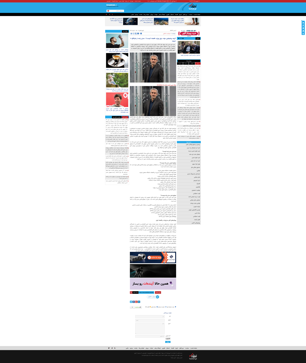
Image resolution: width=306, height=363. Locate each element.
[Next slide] (178, 38)
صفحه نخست (197, 14)
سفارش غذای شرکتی (195, 200)
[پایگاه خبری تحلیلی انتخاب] (194, 7)
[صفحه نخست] (303, 22)
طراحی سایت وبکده (195, 203)
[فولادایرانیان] (153, 257)
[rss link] (115, 348)
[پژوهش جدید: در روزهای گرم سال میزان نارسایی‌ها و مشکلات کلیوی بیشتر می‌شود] (117, 40)
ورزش (151, 14)
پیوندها (131, 1)
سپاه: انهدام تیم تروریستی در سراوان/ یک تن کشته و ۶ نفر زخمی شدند (116, 177)
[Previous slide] (183, 38)
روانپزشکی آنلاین (196, 223)
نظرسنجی (108, 1)
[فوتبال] (303, 28)
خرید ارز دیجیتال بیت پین (193, 148)
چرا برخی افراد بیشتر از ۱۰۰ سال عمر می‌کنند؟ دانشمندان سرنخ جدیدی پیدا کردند (117, 90)
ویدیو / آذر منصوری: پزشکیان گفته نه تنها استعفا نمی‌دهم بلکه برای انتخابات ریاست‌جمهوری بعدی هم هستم (116, 172)
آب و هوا (127, 1)
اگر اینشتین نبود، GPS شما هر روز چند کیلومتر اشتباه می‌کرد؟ (116, 20)
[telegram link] (112, 348)
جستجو (139, 353)
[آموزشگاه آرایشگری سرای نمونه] (153, 284)
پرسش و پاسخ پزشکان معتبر (193, 144)
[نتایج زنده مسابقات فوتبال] (303, 33)
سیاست (190, 14)
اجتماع (172, 14)
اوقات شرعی (121, 1)
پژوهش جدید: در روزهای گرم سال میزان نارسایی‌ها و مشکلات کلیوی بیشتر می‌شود (117, 50)
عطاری (198, 171)
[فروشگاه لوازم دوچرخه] (153, 271)
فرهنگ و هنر (162, 14)
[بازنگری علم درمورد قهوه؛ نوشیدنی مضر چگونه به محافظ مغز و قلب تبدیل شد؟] (117, 60)
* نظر (169, 324)
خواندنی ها (146, 14)
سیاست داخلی (166, 33)
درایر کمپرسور (197, 180)
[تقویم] (303, 30)
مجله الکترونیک (115, 1)
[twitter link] (109, 348)
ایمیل (169, 320)
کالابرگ (198, 184)
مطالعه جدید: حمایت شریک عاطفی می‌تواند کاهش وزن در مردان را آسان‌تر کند (177, 20)
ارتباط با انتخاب (138, 1)
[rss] (112, 14)
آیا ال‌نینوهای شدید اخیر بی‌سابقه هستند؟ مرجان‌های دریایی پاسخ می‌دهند (146, 20)
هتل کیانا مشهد (196, 164)
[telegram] (109, 14)
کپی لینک (158, 292)
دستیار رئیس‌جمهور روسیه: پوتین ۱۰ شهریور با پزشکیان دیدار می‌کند (188, 122)
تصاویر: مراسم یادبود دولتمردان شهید (190, 55)
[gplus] (136, 302)
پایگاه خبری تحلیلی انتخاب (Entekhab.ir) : (166, 85)
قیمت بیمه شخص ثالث (194, 197)
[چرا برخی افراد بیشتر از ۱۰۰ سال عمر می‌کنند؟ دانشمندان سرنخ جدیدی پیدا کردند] (117, 80)
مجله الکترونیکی (151, 353)
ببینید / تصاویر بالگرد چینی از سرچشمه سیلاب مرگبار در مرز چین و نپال (188, 137)
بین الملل (185, 14)
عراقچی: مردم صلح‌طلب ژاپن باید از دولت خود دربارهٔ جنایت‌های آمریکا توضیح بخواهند (116, 144)
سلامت (140, 14)
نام (170, 316)
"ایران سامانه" (173, 358)
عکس (132, 14)
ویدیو (136, 14)
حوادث (156, 14)
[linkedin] (139, 302)
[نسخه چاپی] (131, 33)
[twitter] (106, 14)
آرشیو (135, 353)
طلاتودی (198, 187)
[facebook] (134, 302)
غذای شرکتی (197, 177)
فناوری (167, 14)
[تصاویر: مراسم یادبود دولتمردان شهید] (189, 47)
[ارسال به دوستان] (133, 33)
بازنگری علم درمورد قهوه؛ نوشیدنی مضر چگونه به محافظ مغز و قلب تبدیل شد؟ (117, 70)
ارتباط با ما (173, 353)
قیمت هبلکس (196, 193)
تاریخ (180, 14)
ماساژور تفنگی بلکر (195, 167)
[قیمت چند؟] (303, 25)
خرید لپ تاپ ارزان (195, 161)
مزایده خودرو (197, 207)
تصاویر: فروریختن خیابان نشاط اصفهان (191, 126)
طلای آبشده (197, 220)
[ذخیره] (136, 33)
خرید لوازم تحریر (196, 158)
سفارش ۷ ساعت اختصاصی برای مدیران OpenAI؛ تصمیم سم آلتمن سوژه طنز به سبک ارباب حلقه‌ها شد (117, 110)
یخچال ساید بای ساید (194, 154)
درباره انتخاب (179, 353)
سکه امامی (197, 213)
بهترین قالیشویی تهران (194, 210)
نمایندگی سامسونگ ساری (193, 174)
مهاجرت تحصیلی (196, 190)
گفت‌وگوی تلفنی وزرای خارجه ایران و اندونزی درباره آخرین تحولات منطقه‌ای (116, 182)
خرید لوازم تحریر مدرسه (194, 151)
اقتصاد (176, 14)
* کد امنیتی (168, 336)
